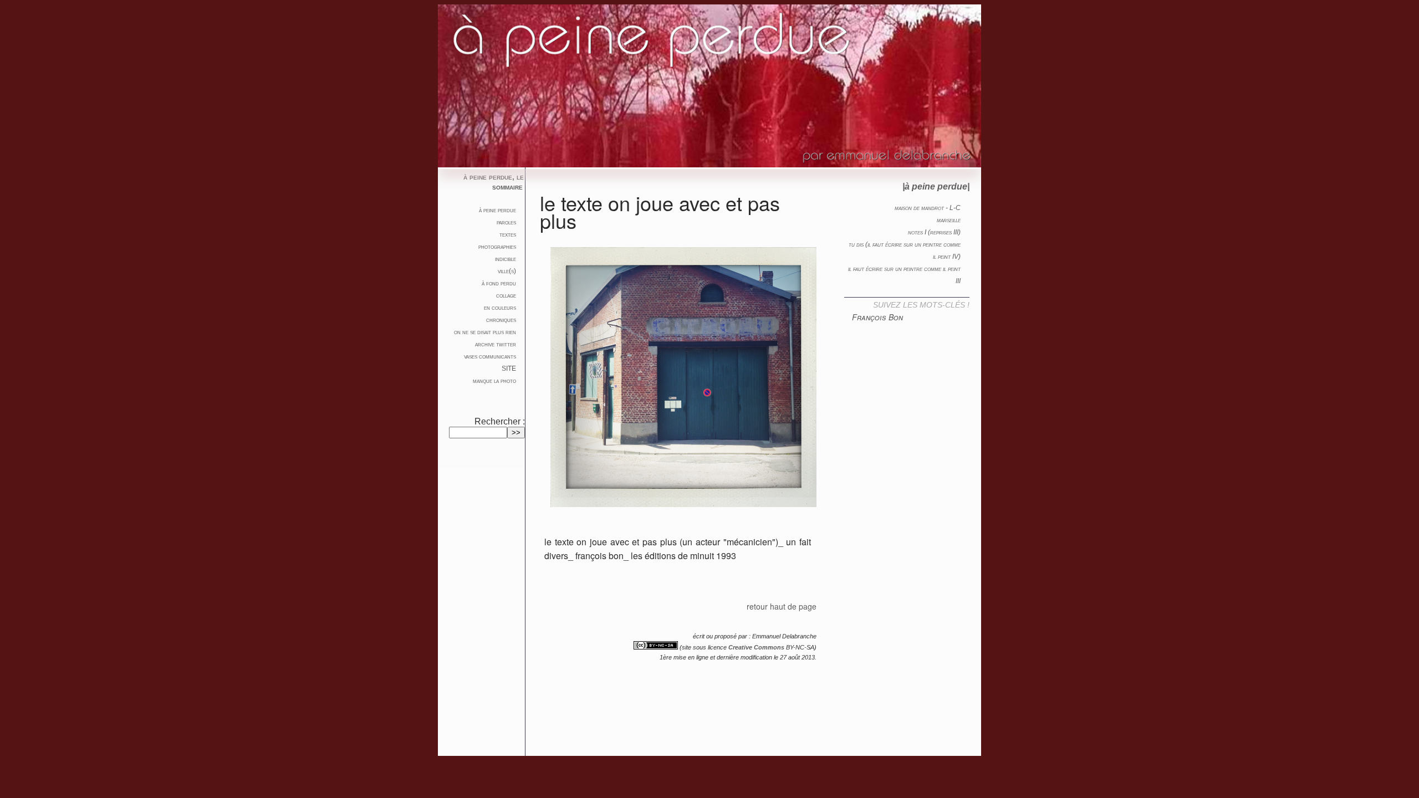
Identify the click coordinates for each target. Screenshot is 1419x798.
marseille (949, 220)
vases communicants (490, 356)
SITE (509, 368)
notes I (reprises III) (934, 232)
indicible (505, 259)
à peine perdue (497, 210)
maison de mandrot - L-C (928, 208)
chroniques (501, 320)
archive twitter (495, 344)
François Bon (877, 317)
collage (506, 295)
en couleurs (500, 307)
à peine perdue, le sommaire (493, 181)
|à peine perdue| (935, 186)
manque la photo (494, 381)
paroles (506, 222)
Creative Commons (756, 647)
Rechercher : (499, 421)
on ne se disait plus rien (485, 332)
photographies (497, 246)
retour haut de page (781, 606)
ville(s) (507, 271)
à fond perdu (499, 283)
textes (507, 234)
